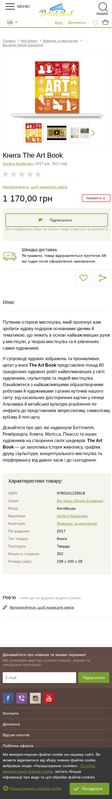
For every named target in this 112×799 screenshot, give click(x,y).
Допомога (76, 22)
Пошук (93, 7)
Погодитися (92, 789)
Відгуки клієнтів (16, 735)
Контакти (10, 713)
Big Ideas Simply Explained (80, 501)
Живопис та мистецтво (77, 523)
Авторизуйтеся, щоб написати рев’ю (35, 187)
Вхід (58, 23)
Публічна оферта (18, 746)
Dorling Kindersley (18, 163)
